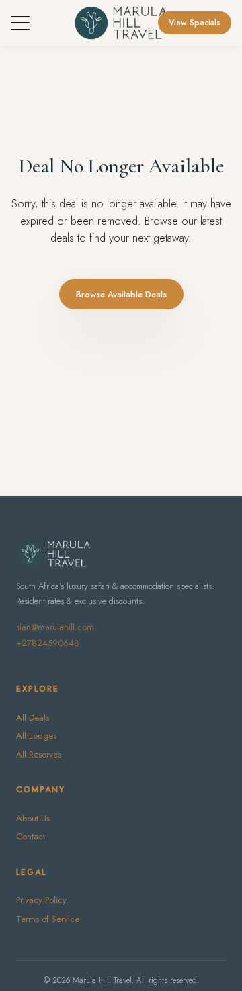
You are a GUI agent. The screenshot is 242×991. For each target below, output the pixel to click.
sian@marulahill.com (55, 627)
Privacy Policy (41, 900)
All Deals (32, 717)
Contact (30, 836)
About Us (33, 818)
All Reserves (38, 754)
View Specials (194, 23)
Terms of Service (47, 918)
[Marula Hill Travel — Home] (120, 22)
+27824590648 (47, 643)
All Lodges (36, 735)
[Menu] (20, 23)
